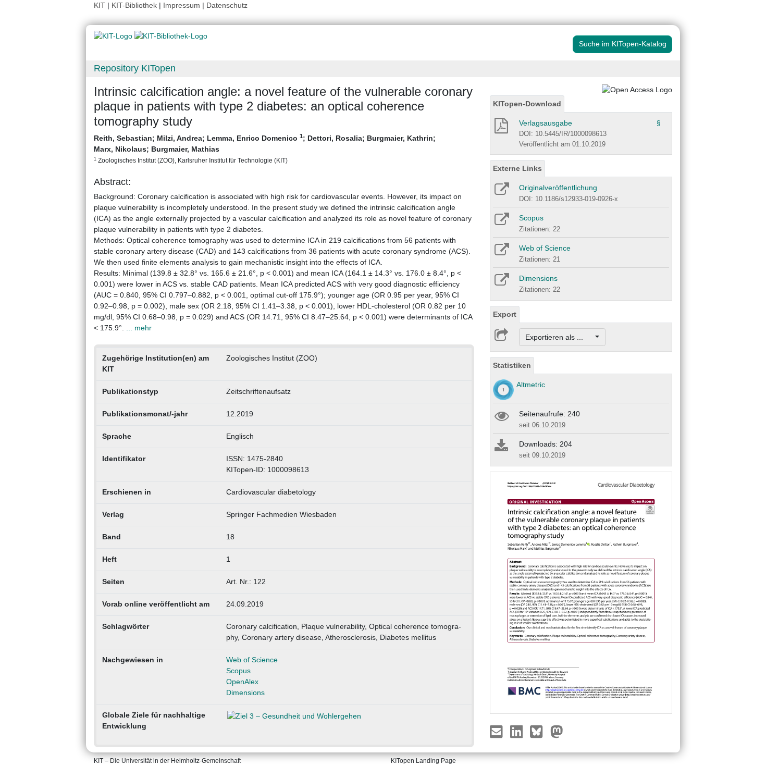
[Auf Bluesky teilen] (539, 730)
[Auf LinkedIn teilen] (517, 730)
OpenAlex (242, 681)
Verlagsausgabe (545, 123)
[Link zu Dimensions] (501, 283)
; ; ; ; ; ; (265, 148)
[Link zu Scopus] (501, 222)
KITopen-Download (527, 104)
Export (504, 314)
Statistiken (512, 365)
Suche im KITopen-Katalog (622, 44)
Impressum (181, 5)
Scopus (238, 670)
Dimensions (245, 692)
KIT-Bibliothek (135, 5)
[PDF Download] (500, 129)
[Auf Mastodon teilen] (556, 730)
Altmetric (530, 384)
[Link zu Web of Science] (501, 253)
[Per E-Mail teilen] (497, 730)
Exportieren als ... (559, 337)
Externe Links (517, 168)
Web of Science (252, 660)
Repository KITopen (135, 68)
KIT (99, 5)
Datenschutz (227, 5)
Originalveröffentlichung (558, 187)
